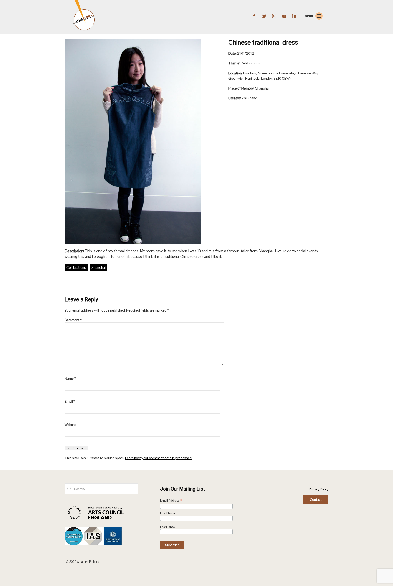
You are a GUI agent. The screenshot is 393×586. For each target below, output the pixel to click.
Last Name (167, 527)
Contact (316, 499)
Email (70, 401)
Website (70, 424)
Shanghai (98, 267)
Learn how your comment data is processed (158, 457)
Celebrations (76, 267)
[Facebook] (254, 15)
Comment (73, 320)
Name (70, 378)
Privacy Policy (318, 489)
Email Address (171, 501)
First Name (167, 513)
